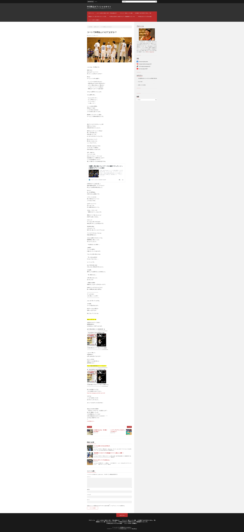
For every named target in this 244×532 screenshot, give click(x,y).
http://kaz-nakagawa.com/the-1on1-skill (96, 393)
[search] (156, 2)
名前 (88, 489)
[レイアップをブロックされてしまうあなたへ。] (129, 432)
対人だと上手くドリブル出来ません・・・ (103, 460)
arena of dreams (112, 1)
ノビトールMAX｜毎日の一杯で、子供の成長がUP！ (106, 13)
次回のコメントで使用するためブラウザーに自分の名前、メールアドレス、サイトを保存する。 (106, 505)
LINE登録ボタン (90, 421)
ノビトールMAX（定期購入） (94, 20)
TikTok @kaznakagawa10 (144, 66)
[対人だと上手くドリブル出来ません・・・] (90, 462)
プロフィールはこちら (150, 51)
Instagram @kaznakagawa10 (145, 64)
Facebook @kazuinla (143, 61)
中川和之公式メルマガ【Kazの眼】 (145, 16)
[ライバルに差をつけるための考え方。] (90, 448)
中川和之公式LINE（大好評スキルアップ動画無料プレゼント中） (122, 16)
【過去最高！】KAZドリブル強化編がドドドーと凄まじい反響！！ (108, 452)
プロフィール (91, 13)
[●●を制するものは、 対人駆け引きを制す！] (90, 432)
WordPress (134, 528)
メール (89, 494)
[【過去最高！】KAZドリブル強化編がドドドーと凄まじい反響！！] (90, 455)
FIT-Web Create (123, 528)
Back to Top (122, 515)
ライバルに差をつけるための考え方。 (102, 445)
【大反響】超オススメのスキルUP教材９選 (146, 78)
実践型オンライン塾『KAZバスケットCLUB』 (97, 16)
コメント (89, 476)
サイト (88, 499)
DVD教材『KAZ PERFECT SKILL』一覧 (143, 13)
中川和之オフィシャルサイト (99, 6)
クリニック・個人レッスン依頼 (126, 13)
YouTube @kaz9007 (143, 68)
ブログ (139, 81)
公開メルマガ (95, 35)
